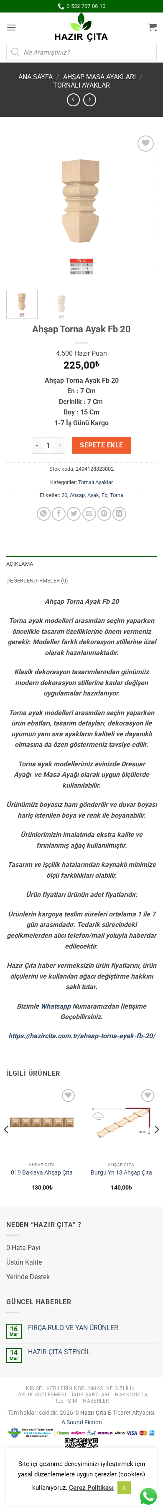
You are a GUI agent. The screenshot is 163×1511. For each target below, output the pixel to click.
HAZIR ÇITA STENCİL (59, 1352)
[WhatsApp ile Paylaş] (44, 514)
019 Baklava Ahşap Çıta (42, 1172)
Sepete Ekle (101, 445)
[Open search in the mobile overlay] (81, 52)
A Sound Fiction (81, 1422)
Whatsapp (56, 1006)
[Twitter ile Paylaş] (74, 514)
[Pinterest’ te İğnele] (104, 514)
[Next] (143, 208)
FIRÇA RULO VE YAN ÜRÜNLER (73, 1328)
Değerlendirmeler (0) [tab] (37, 580)
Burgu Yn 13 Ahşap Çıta (121, 1172)
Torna (116, 495)
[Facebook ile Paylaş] (59, 514)
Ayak (93, 495)
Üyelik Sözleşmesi (40, 1395)
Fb (104, 495)
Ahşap (77, 495)
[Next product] (73, 99)
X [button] (124, 1488)
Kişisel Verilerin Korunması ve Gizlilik (80, 1388)
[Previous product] (89, 99)
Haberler (96, 1401)
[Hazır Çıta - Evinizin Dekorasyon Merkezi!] (81, 27)
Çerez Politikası (91, 1487)
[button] (11, 27)
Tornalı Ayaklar (81, 85)
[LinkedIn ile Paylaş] (119, 514)
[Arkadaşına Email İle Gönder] (89, 514)
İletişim (66, 1401)
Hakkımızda (131, 1395)
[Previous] (19, 208)
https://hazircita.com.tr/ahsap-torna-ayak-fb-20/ (81, 1036)
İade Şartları (91, 1395)
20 (64, 495)
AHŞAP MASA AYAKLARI (99, 77)
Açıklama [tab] (19, 564)
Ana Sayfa (35, 77)
